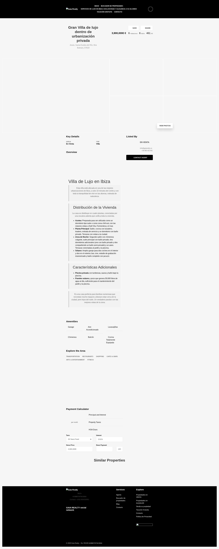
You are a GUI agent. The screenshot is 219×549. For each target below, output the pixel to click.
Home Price (70, 445)
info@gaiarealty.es (146, 148)
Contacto (118, 12)
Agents (118, 495)
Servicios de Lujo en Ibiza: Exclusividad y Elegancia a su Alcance (109, 9)
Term (68, 435)
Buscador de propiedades (112, 6)
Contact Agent (140, 158)
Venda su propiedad (143, 506)
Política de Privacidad (144, 516)
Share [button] (147, 28)
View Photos (165, 126)
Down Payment (101, 445)
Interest (98, 435)
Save (134, 28)
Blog (117, 504)
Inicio (96, 6)
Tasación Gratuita (104, 12)
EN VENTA (144, 142)
